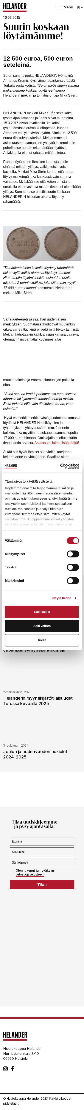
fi (78, 7)
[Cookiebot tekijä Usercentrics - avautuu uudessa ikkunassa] (60, 466)
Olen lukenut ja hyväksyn (35, 872)
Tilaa (42, 885)
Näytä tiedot (61, 598)
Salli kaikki (42, 612)
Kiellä (42, 640)
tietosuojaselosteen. (30, 874)
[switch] (73, 553)
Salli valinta (42, 626)
